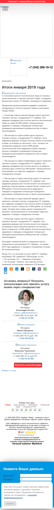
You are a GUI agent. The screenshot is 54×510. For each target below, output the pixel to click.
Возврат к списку (9, 370)
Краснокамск (20, 404)
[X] (22, 269)
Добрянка (33, 404)
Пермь (8, 404)
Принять (10, 504)
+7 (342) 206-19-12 (40, 67)
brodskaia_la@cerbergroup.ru (26, 333)
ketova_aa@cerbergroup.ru (26, 312)
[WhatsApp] (45, 269)
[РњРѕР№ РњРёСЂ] (16, 269)
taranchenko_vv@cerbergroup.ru (26, 353)
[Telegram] (5, 272)
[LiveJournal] (33, 269)
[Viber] (39, 269)
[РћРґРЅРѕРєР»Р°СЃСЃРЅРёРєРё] (11, 269)
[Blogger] (28, 269)
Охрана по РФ (29, 406)
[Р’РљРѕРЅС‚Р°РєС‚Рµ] (5, 269)
